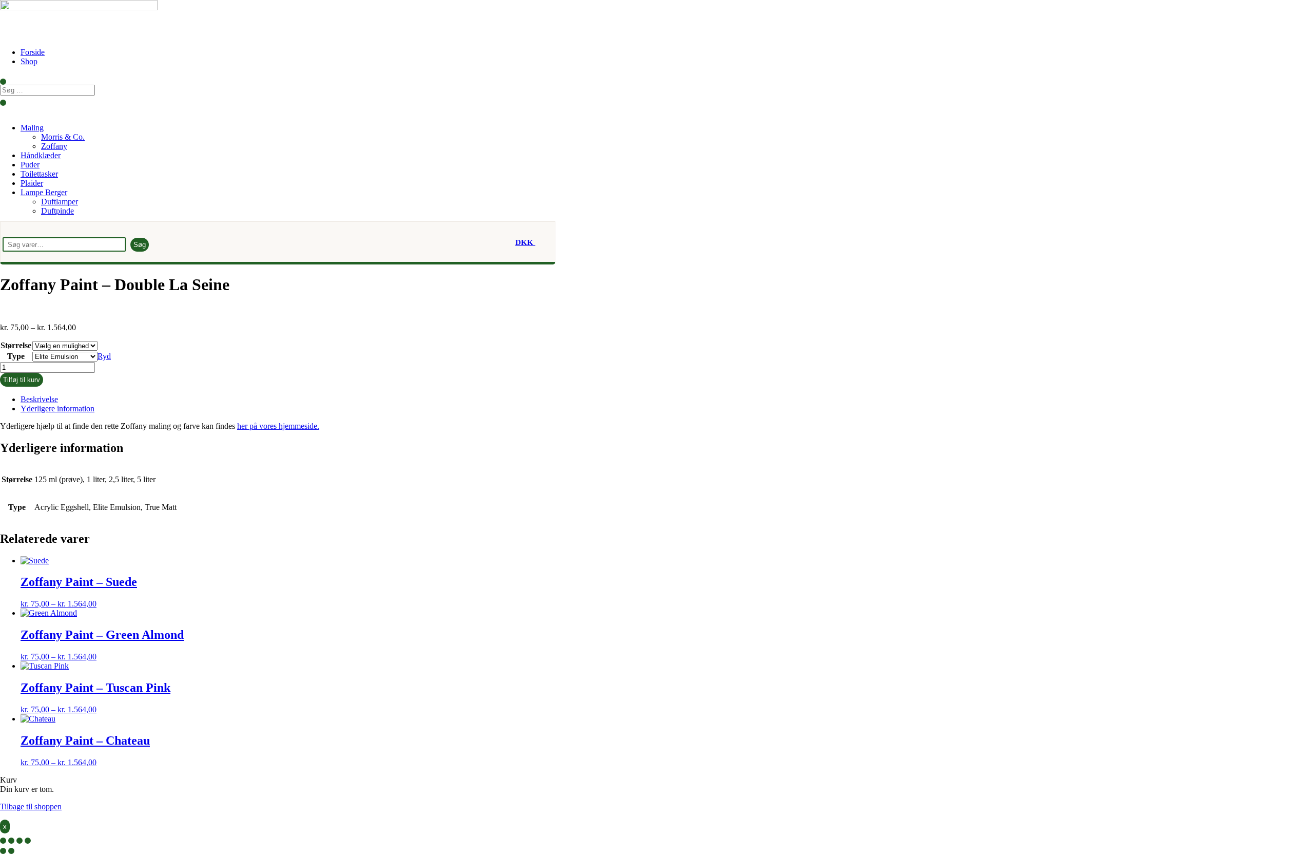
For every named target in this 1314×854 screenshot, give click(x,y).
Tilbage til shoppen (31, 806)
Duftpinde (57, 210)
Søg (139, 245)
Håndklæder (41, 155)
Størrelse (16, 345)
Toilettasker (39, 173)
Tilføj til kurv (21, 380)
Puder (30, 164)
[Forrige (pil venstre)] (3, 851)
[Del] (19, 841)
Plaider (32, 183)
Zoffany (54, 146)
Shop (29, 61)
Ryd (104, 356)
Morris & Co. (63, 136)
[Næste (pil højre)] (11, 851)
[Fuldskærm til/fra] (11, 841)
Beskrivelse (39, 399)
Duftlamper (59, 201)
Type (16, 356)
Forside (33, 52)
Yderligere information (57, 408)
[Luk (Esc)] (28, 841)
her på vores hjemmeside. (278, 426)
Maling (32, 127)
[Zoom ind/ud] (3, 841)
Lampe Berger (44, 192)
